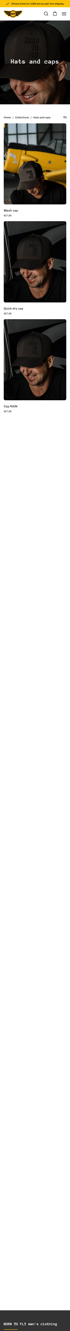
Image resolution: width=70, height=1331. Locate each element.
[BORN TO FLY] (13, 14)
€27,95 (8, 215)
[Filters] (65, 117)
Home (7, 117)
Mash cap (11, 210)
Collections (22, 117)
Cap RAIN (10, 406)
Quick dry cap (13, 308)
